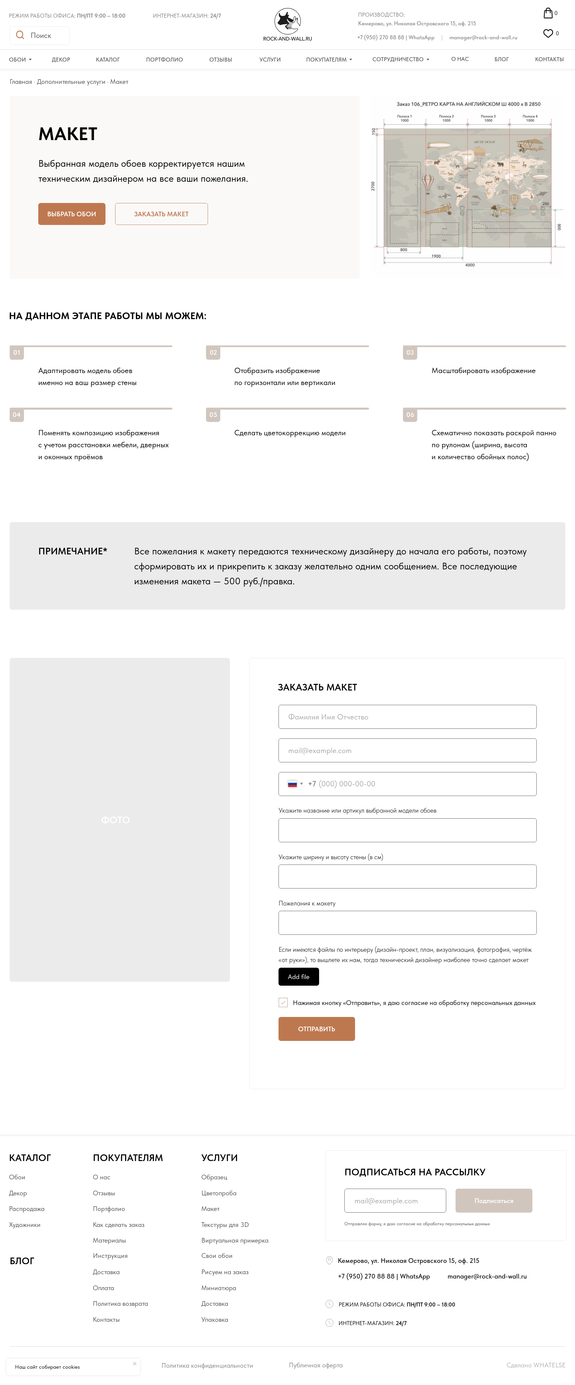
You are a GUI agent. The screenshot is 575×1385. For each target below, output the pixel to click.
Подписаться (494, 1201)
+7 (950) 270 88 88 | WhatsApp (396, 37)
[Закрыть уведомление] (134, 1363)
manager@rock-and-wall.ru (483, 37)
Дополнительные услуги (71, 82)
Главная (21, 82)
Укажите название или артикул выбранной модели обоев (358, 810)
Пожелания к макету (307, 903)
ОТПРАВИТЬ (316, 1029)
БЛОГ (22, 1261)
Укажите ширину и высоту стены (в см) (331, 857)
